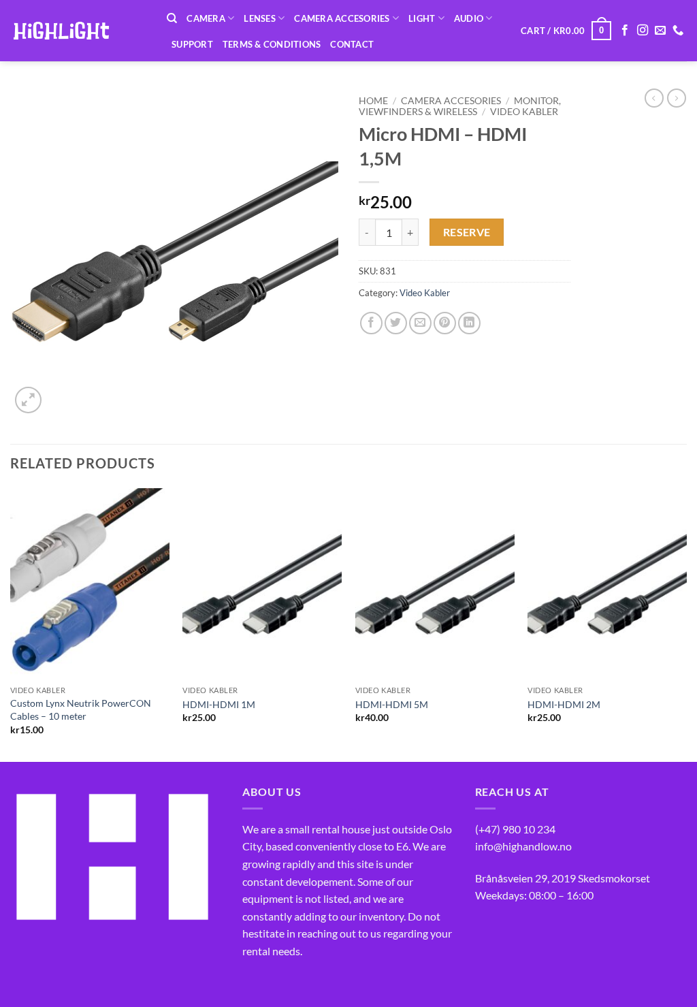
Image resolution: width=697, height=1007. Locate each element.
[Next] (686, 624)
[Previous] (11, 624)
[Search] (172, 18)
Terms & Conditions (272, 44)
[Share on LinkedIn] (469, 323)
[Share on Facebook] (371, 323)
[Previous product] (676, 98)
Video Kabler (524, 111)
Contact (352, 44)
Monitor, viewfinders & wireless (460, 106)
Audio (468, 18)
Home (373, 100)
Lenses (260, 18)
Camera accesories (341, 18)
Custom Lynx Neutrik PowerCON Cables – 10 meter (80, 709)
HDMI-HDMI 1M (218, 704)
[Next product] (654, 98)
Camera (206, 18)
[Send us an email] (660, 31)
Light (421, 18)
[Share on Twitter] (396, 323)
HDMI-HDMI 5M (391, 704)
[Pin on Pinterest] (445, 323)
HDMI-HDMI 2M (564, 704)
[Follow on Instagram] (642, 31)
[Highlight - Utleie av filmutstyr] (78, 30)
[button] (566, 31)
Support (192, 44)
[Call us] (677, 31)
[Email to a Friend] (420, 323)
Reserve (467, 232)
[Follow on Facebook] (624, 31)
